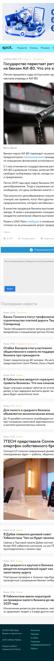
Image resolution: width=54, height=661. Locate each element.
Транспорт (21, 313)
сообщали (33, 221)
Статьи (34, 47)
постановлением (34, 157)
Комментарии (28, 238)
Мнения (45, 47)
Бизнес (19, 375)
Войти (10, 289)
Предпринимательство (26, 344)
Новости (22, 47)
